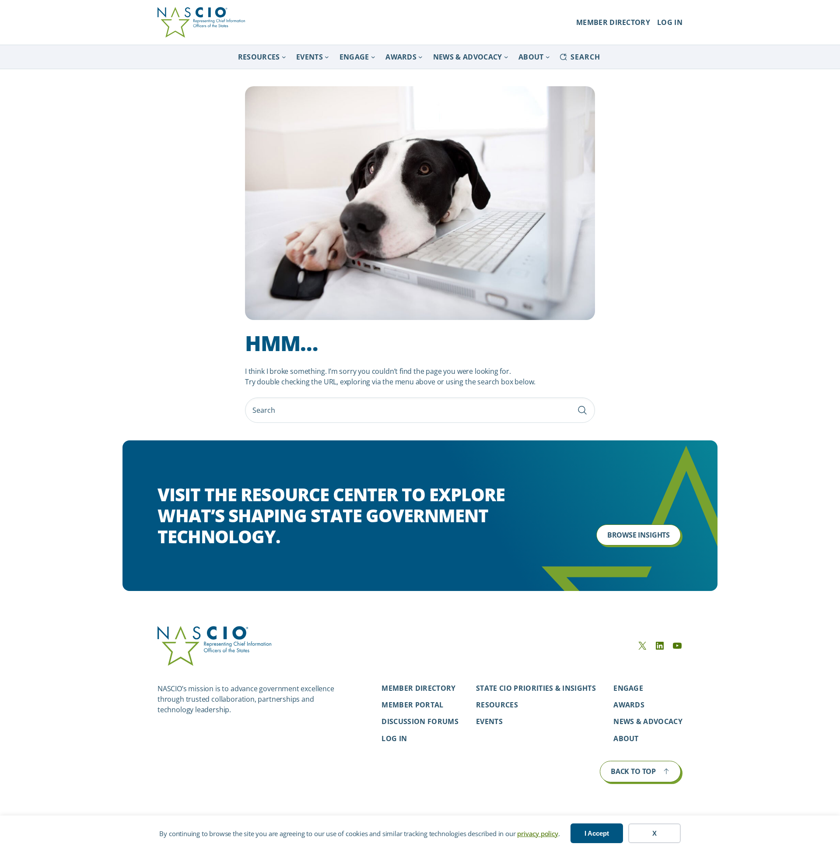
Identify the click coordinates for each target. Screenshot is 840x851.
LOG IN (669, 22)
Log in (394, 738)
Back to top (633, 771)
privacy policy (537, 833)
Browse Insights (638, 535)
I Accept (596, 833)
